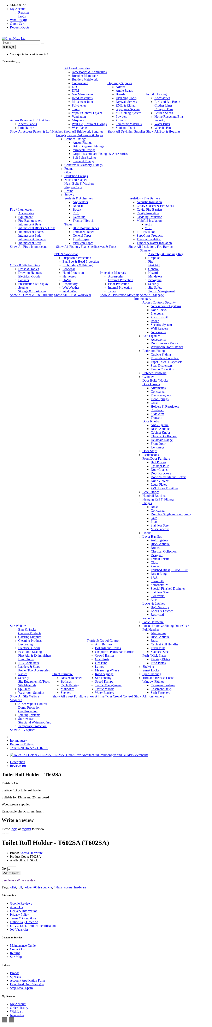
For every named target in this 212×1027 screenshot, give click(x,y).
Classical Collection (164, 436)
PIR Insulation (146, 232)
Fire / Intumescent (21, 209)
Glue (67, 172)
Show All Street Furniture (69, 696)
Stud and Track (126, 127)
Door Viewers (160, 481)
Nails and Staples (75, 179)
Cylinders (148, 376)
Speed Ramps (104, 681)
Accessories (162, 98)
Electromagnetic (161, 395)
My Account (18, 1004)
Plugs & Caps (73, 187)
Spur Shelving (151, 674)
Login (22, 16)
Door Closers (151, 384)
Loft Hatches (26, 127)
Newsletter (17, 1015)
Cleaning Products (30, 640)
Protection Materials (113, 272)
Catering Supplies (29, 637)
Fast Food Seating (30, 651)
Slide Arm (157, 414)
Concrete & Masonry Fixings (83, 165)
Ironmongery (142, 298)
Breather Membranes (85, 75)
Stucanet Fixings (83, 161)
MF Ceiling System (128, 113)
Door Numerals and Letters (168, 477)
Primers (121, 120)
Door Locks (158, 310)
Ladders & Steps (29, 666)
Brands (14, 973)
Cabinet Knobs (160, 432)
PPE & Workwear (66, 254)
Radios (22, 674)
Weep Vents (79, 127)
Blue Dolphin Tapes (86, 228)
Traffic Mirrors (104, 689)
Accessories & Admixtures (89, 72)
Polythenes (79, 105)
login (14, 829)
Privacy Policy (19, 914)
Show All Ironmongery (149, 696)
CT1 (76, 213)
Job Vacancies (19, 929)
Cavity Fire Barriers (150, 209)
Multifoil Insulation (149, 220)
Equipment (25, 217)
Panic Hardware (153, 622)
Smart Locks (150, 670)
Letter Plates (159, 484)
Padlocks (148, 618)
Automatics (158, 388)
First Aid (154, 265)
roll (20, 887)
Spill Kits (24, 689)
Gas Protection (27, 711)
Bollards (66, 681)
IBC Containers (28, 663)
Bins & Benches (71, 678)
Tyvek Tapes (81, 239)
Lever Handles (152, 536)
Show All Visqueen (22, 730)
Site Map (16, 956)
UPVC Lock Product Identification (33, 925)
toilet (13, 887)
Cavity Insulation (148, 213)
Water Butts (162, 124)
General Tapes (82, 235)
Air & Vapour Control (32, 704)
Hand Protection (73, 272)
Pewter (155, 566)
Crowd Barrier (104, 655)
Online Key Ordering (24, 922)
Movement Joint (82, 101)
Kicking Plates (160, 659)
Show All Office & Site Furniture (31, 295)
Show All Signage (152, 295)
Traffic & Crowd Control (103, 640)
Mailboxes (67, 689)
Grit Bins (101, 663)
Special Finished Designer (168, 588)
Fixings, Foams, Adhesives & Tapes (79, 135)
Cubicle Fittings (161, 354)
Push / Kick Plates (154, 655)
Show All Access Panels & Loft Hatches (36, 131)
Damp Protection (29, 707)
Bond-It (78, 206)
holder (28, 887)
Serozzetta (157, 581)
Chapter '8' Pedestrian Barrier (114, 651)
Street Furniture (62, 674)
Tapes (76, 109)
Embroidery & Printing (78, 265)
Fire (150, 261)
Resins (68, 191)
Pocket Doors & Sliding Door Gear (165, 625)
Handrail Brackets (154, 495)
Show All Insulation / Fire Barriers (150, 246)
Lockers (23, 280)
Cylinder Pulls (160, 466)
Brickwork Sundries (77, 68)
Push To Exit (159, 317)
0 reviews (8, 880)
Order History (19, 1007)
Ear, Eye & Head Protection (81, 261)
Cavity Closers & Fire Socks (155, 206)
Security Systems (162, 324)
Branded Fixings (75, 139)
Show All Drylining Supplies (126, 131)
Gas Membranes (82, 94)
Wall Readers (159, 328)
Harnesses (69, 276)
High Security (160, 607)
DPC (75, 87)
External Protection (120, 280)
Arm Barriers (103, 644)
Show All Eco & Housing (163, 131)
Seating (23, 287)
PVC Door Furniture (164, 488)
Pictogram (154, 280)
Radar (155, 321)
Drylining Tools (126, 98)
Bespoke (154, 258)
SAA (154, 577)
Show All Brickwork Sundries (83, 131)
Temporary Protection (32, 726)
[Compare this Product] (7, 833)
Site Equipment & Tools (34, 681)
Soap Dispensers (161, 365)
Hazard (153, 272)
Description (17, 762)
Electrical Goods (29, 276)
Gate (154, 518)
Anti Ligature (151, 336)
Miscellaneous (160, 529)
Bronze (155, 547)
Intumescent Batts (29, 224)
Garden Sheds (163, 113)
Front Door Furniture (156, 458)
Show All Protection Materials (119, 295)
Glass (154, 402)
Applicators (80, 202)
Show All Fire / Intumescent (28, 246)
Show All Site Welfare (24, 696)
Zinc (154, 599)
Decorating (25, 644)
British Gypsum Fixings (88, 146)
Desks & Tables (28, 269)
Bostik (77, 209)
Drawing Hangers (30, 272)
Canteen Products (29, 633)
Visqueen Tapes (83, 243)
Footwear (69, 269)
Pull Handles (150, 629)
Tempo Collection (162, 369)
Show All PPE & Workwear (72, 295)
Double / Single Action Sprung (171, 514)
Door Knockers (161, 473)
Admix (120, 87)
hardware (80, 887)
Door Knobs (150, 421)
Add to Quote (11, 873)
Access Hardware (31, 853)
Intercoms (157, 313)
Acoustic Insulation (149, 202)
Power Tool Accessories (34, 670)
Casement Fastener (163, 685)
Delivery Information (23, 911)
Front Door (158, 443)
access (68, 887)
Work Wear (70, 291)
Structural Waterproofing (34, 722)
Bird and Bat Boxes (167, 101)
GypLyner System (128, 109)
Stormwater (25, 718)
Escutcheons (150, 455)
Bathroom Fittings (154, 350)
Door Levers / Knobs (164, 343)
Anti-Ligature (160, 425)
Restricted (157, 614)
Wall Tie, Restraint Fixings (89, 124)
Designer (157, 555)
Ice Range (157, 447)
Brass (154, 507)
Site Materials (27, 685)
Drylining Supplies (119, 83)
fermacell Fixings (84, 150)
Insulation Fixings (76, 176)
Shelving (148, 666)
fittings (58, 887)
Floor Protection (118, 284)
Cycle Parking (70, 685)
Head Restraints (82, 98)
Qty (4, 868)
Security (159, 120)
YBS (148, 228)
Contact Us (17, 949)
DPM (75, 90)
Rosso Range (159, 573)
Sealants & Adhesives (78, 198)
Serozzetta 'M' (160, 585)
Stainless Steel (160, 525)
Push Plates (158, 663)
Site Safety (155, 287)
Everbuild (79, 217)
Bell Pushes (158, 462)
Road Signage (104, 674)
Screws (69, 194)
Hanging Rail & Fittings (158, 499)
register (26, 829)
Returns (15, 953)
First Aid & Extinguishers (35, 655)
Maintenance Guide (23, 945)
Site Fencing (103, 678)
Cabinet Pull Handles (164, 644)
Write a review (26, 880)
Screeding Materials (129, 124)
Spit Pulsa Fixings (84, 157)
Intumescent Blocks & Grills (36, 228)
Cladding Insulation (149, 217)
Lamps (99, 666)
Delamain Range (162, 440)
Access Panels (27, 124)
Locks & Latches (153, 603)
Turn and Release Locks (158, 678)
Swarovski (158, 596)
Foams (68, 168)
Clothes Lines (163, 105)
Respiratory (70, 284)
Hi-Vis (67, 280)
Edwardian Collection (165, 358)
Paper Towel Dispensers (166, 362)
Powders (121, 116)
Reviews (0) (18, 765)
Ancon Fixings (82, 142)
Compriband (80, 83)
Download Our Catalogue (27, 984)
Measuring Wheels (107, 670)
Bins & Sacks (27, 629)
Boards (120, 94)
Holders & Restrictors (165, 406)
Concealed (158, 391)
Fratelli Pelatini (160, 559)
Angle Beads (124, 90)
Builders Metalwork (85, 79)
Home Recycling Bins (168, 116)
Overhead (157, 410)
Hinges (147, 503)
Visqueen (78, 120)
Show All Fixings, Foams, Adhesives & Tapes (86, 246)
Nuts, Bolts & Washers (79, 183)
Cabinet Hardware (154, 373)
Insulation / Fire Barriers (144, 198)
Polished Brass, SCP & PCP (169, 570)
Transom (156, 417)
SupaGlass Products (150, 235)
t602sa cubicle (42, 887)
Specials (15, 976)
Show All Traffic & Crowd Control (110, 696)
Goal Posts (102, 659)
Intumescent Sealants (32, 239)
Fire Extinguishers (30, 220)
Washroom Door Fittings (167, 347)
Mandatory (155, 276)
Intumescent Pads (29, 235)
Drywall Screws (126, 101)
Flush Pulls (158, 648)
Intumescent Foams (30, 232)
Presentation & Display (33, 284)
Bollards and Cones (108, 648)
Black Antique (160, 428)
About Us (16, 907)
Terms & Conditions (23, 918)
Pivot (154, 521)
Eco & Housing (156, 94)
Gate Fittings (150, 492)
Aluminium (158, 633)
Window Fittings (153, 681)
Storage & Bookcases (32, 291)
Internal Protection (120, 287)
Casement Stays (161, 689)
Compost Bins (163, 109)
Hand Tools (26, 659)
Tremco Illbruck (83, 220)
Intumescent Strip (29, 243)
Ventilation (79, 116)
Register (23, 12)
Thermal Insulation (149, 239)
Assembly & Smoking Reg (165, 254)
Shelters (66, 692)
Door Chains (159, 469)
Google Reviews (21, 903)
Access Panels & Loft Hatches (30, 120)
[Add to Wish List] (3, 833)
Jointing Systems (29, 715)
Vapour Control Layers (87, 113)
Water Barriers (104, 692)
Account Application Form (27, 980)
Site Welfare (18, 625)
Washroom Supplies (31, 692)
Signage (145, 250)
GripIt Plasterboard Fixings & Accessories (100, 153)
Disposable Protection (77, 258)
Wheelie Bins (163, 127)
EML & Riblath (126, 105)
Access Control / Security (159, 302)
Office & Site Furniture (25, 265)
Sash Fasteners (160, 692)
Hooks (146, 533)
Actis (148, 224)
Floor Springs (160, 399)
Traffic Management (161, 291)
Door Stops (149, 451)
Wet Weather (71, 287)
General (153, 269)
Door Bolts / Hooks (155, 380)
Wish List (16, 1011)
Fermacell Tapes (83, 232)
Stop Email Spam (21, 988)
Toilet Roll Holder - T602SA (29, 748)
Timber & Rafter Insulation (154, 243)
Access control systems (166, 306)
